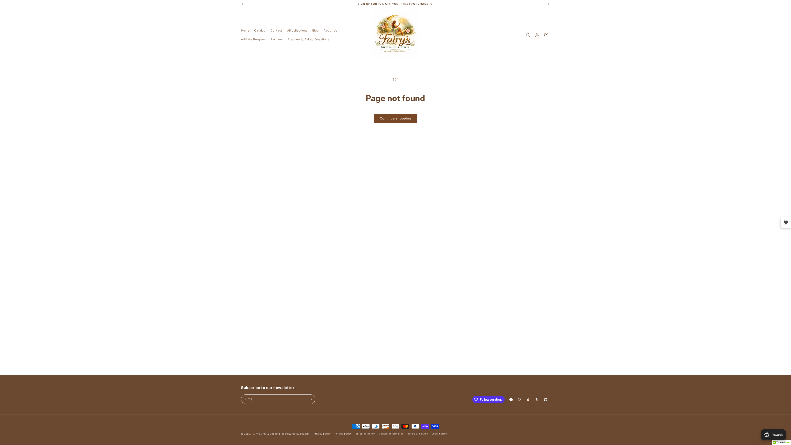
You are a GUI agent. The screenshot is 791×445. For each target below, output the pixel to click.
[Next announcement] (548, 4)
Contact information (391, 433)
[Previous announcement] (242, 4)
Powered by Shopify (297, 433)
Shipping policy (365, 433)
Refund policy (343, 433)
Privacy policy (322, 433)
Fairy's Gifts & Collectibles (268, 433)
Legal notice (439, 433)
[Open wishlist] (786, 222)
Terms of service (418, 433)
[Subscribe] (310, 399)
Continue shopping (395, 118)
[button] (528, 35)
